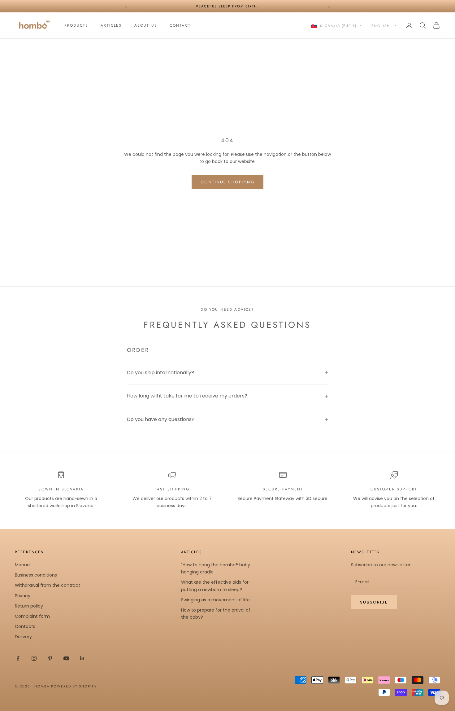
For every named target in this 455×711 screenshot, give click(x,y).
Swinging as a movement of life (215, 600)
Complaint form (32, 616)
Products (76, 25)
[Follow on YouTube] (66, 658)
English (380, 25)
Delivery (23, 637)
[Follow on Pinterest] (50, 658)
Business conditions (36, 575)
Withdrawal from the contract (47, 585)
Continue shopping (227, 182)
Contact (180, 25)
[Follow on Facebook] (18, 658)
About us (145, 25)
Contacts (25, 626)
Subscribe (374, 602)
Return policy (29, 606)
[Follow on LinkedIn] (82, 658)
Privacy (22, 596)
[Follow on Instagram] (34, 658)
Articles (111, 25)
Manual (23, 565)
